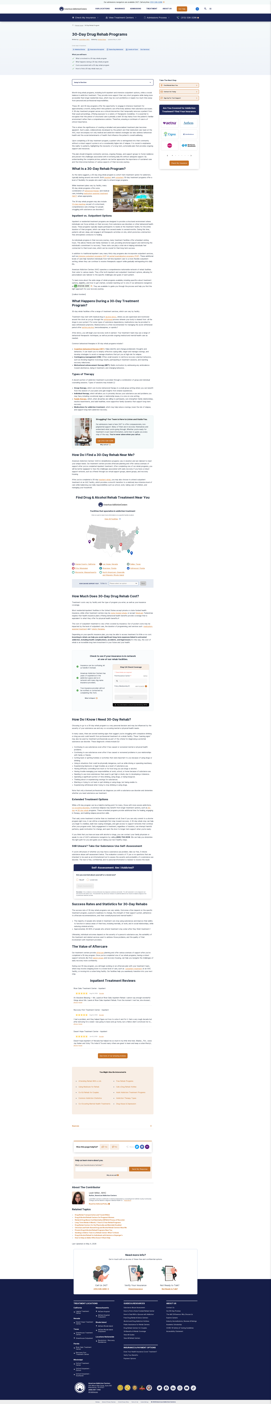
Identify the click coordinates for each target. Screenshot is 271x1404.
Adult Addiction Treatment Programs (130, 1092)
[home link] (73, 25)
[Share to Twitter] (137, 1147)
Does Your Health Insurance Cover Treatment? (140, 1352)
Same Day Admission (116, 49)
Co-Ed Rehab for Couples (89, 1092)
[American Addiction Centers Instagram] (180, 1388)
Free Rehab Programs (124, 1081)
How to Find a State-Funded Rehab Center (139, 1311)
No (116, 1147)
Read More (127, 1200)
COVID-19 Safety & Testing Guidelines (180, 1328)
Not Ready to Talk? (170, 1289)
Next (143, 583)
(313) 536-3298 (156, 2)
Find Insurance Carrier (122, 676)
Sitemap (97, 1402)
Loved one (93, 880)
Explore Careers (172, 1318)
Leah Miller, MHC (84, 39)
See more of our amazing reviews (113, 1056)
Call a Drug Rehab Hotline (126, 1087)
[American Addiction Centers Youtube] (187, 1388)
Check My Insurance (179, 163)
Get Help (181, 9)
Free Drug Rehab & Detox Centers (136, 1318)
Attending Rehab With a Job (90, 1081)
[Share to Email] (147, 1147)
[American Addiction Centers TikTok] (193, 1388)
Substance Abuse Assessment (134, 1307)
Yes (105, 1147)
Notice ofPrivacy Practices (108, 1402)
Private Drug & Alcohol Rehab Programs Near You (93, 1230)
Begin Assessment (85, 886)
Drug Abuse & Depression (126, 1104)
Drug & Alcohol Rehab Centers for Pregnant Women (94, 1217)
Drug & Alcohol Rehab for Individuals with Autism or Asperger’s (99, 1235)
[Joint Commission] (127, 1387)
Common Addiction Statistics (90, 1098)
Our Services (144, 49)
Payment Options (130, 1358)
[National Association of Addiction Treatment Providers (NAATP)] (149, 1387)
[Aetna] (169, 123)
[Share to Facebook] (142, 1147)
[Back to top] (3, 1392)
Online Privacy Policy (123, 1402)
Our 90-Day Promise (173, 1311)
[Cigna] (169, 134)
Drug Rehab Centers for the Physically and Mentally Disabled (98, 1225)
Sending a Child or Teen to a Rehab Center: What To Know (97, 1233)
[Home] (73, 9)
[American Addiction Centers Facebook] (166, 1388)
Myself (81, 880)
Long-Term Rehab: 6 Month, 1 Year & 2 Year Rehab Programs (98, 1222)
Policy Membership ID (122, 686)
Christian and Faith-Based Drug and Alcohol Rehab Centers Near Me (101, 1227)
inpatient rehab (105, 480)
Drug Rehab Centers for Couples (135, 1328)
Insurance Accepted (97, 49)
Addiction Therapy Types (126, 1098)
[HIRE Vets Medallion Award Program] (135, 1387)
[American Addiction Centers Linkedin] (173, 1388)
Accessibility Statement (174, 1331)
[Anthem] (188, 123)
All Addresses (93, 1392)
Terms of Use (134, 1402)
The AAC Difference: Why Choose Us (179, 1314)
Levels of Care (133, 49)
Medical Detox (80, 49)
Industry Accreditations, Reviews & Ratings (181, 1321)
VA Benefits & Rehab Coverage (135, 1331)
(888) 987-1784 (94, 1390)
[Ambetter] (169, 145)
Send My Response (139, 1169)
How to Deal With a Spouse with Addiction (139, 1314)
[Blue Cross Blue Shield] (188, 145)
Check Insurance (135, 1289)
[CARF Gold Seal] (120, 1387)
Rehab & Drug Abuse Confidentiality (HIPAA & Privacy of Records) (100, 1220)
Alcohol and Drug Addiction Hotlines (136, 1321)
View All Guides (129, 1335)
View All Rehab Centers (132, 1338)
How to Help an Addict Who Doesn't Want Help (92, 1238)
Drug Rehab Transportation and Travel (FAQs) (92, 1215)
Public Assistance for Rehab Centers (137, 1324)
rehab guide (79, 25)
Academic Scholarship (174, 1324)
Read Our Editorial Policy (98, 1204)
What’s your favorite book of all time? (88, 1165)
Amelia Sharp (102, 39)
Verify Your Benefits (131, 1355)
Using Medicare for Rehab (89, 1087)
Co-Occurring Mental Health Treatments (94, 1104)
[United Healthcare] (188, 134)
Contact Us (170, 1307)
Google (101, 993)
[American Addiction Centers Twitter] (159, 1388)
